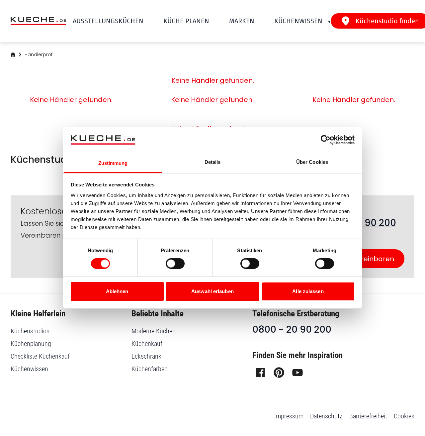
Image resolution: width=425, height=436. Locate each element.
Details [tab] (213, 162)
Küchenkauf (146, 344)
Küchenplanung (31, 344)
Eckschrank (146, 356)
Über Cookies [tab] (312, 162)
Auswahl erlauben (212, 291)
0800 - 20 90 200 (291, 329)
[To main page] (38, 21)
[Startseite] (13, 54)
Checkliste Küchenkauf (40, 356)
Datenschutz (326, 416)
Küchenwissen (298, 21)
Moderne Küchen (153, 331)
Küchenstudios (30, 331)
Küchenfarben (149, 369)
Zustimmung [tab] (113, 163)
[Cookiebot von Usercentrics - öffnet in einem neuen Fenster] (326, 140)
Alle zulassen (307, 291)
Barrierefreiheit (368, 416)
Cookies (404, 416)
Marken (241, 21)
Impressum (288, 416)
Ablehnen (117, 291)
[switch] (175, 263)
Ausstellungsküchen (108, 21)
